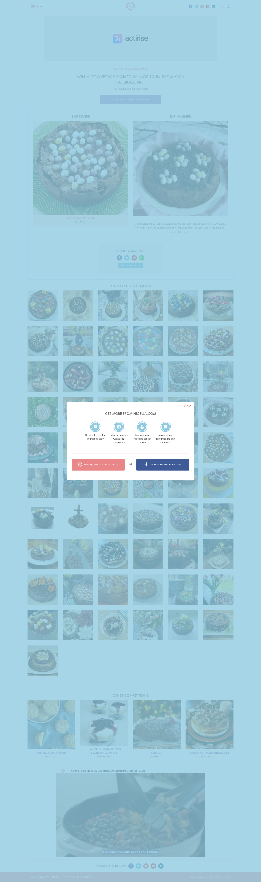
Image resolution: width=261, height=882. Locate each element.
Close (187, 406)
